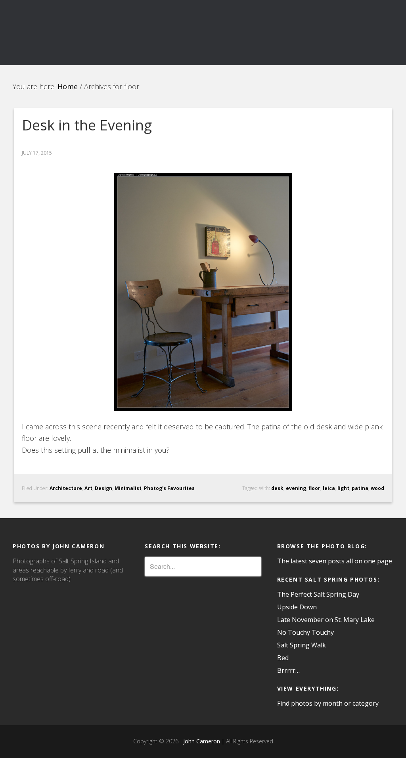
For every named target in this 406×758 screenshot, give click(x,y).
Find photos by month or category (328, 703)
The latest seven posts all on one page (334, 561)
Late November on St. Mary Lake (326, 619)
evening (296, 488)
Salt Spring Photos (72, 32)
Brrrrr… (288, 670)
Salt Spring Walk (301, 645)
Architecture (66, 488)
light (343, 488)
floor (314, 488)
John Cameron (200, 741)
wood (377, 488)
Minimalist (128, 488)
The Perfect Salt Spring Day (318, 594)
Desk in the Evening (87, 125)
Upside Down (297, 607)
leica (329, 488)
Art (88, 488)
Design (103, 488)
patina (360, 488)
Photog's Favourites (169, 488)
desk (277, 488)
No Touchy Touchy (305, 632)
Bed (283, 657)
